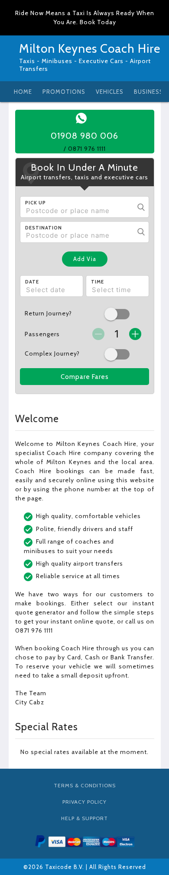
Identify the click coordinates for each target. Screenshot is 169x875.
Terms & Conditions (85, 785)
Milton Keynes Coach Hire (89, 48)
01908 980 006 (84, 135)
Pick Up (35, 203)
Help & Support (84, 818)
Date (32, 282)
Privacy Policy (84, 802)
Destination (43, 228)
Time (97, 282)
